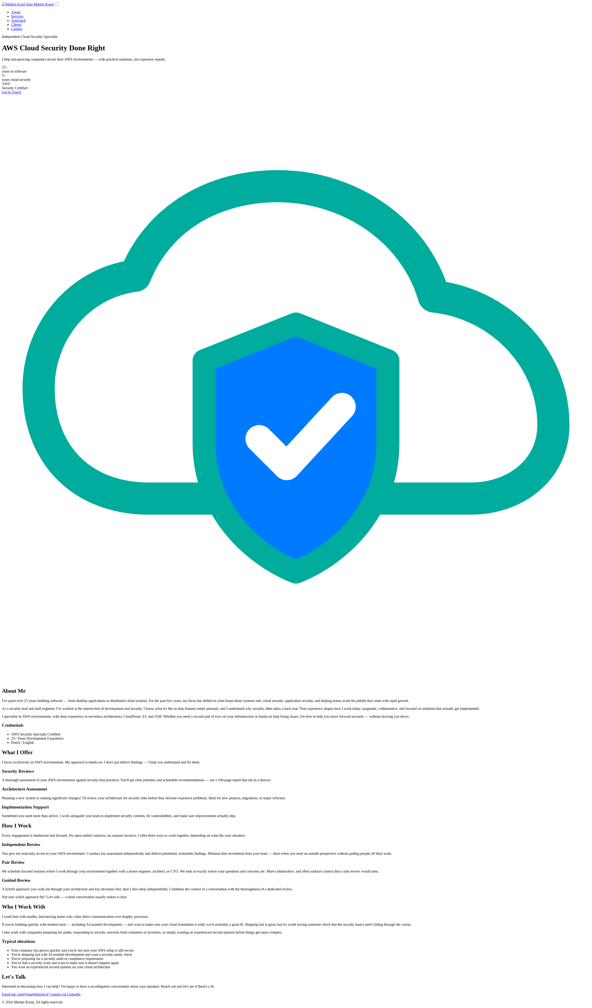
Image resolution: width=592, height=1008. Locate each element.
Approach (18, 20)
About (15, 12)
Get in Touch (11, 92)
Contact (16, 29)
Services (17, 16)
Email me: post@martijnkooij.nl (25, 994)
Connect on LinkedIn (64, 994)
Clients (16, 25)
